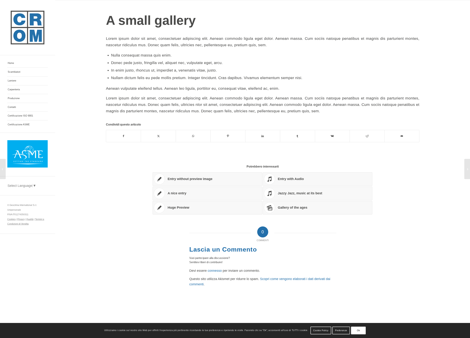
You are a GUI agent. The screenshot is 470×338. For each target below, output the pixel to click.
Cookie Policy (320, 330)
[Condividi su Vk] (332, 136)
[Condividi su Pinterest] (228, 136)
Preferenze (341, 330)
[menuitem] (27, 63)
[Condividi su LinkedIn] (262, 136)
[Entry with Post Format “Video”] (3, 169)
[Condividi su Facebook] (123, 136)
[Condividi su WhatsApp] (193, 136)
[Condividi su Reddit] (367, 136)
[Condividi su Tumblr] (297, 136)
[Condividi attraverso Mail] (402, 136)
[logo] (27, 27)
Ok (358, 330)
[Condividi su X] (158, 136)
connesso (215, 270)
